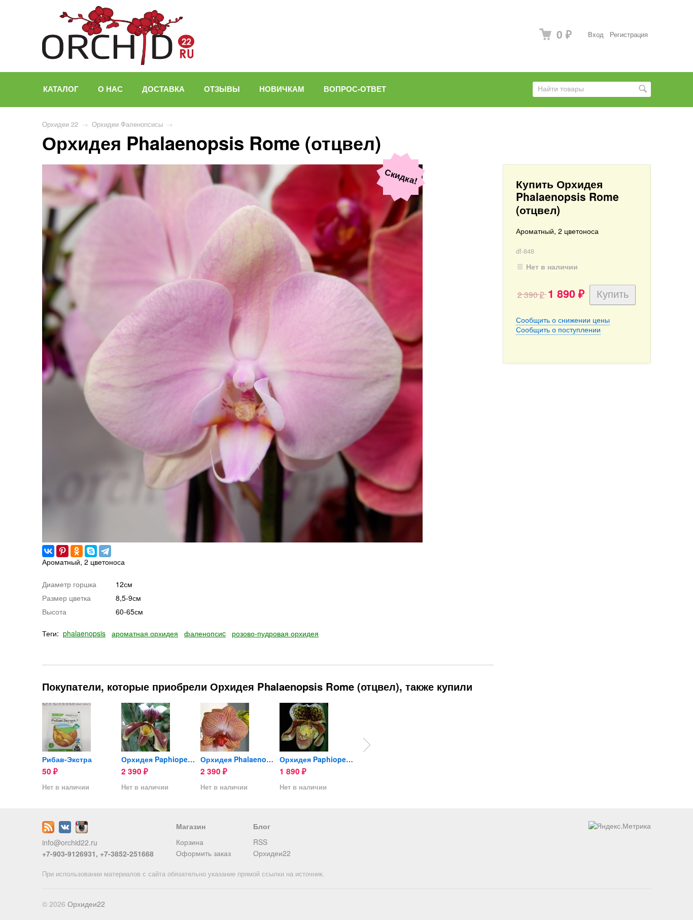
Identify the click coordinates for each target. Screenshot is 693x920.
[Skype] (91, 551)
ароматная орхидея (145, 633)
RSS (260, 842)
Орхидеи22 (272, 853)
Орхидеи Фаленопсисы (127, 124)
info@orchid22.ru (69, 842)
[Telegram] (105, 551)
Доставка (163, 88)
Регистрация (629, 34)
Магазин (190, 826)
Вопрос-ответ (355, 88)
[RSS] (48, 830)
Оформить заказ (203, 853)
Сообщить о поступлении (558, 329)
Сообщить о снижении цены (563, 320)
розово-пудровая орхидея (275, 633)
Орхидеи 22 (60, 124)
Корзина (189, 842)
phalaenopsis (84, 633)
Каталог (61, 88)
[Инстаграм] (82, 830)
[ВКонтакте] (48, 551)
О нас (110, 88)
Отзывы (222, 88)
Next (367, 745)
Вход (596, 34)
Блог (261, 826)
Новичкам (281, 88)
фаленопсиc (205, 633)
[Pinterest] (62, 551)
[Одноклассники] (77, 551)
